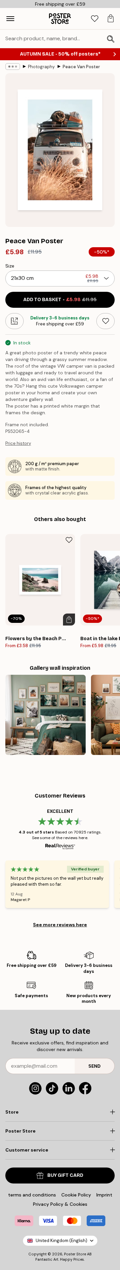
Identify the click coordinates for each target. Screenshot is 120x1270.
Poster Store (75, 1254)
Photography (41, 67)
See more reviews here (60, 925)
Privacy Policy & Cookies (60, 1204)
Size (9, 266)
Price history (18, 443)
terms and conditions (32, 1195)
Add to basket (60, 299)
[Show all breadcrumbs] (12, 66)
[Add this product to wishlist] (105, 321)
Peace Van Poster (81, 67)
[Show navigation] (10, 18)
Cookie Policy (76, 1195)
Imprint (104, 1195)
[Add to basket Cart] (69, 620)
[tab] (95, 18)
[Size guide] (14, 321)
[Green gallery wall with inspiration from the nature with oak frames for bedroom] (45, 715)
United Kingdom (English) (61, 1240)
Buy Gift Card (65, 1175)
